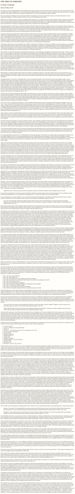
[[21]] (47, 269)
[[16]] (38, 230)
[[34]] (46, 436)
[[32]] (35, 398)
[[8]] (51, 103)
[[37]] (8, 477)
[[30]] (60, 381)
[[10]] (51, 109)
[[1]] (29, 12)
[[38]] (27, 490)
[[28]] (59, 361)
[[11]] (20, 132)
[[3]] (63, 39)
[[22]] (48, 299)
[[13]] (59, 153)
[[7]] (6, 94)
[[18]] (53, 242)
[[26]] (11, 318)
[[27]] (41, 347)
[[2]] (57, 36)
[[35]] (7, 461)
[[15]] (19, 216)
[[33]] (2, 430)
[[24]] (41, 309)
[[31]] (42, 392)
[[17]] (71, 235)
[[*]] (18, 10)
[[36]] (11, 467)
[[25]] (61, 316)
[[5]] (10, 67)
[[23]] (61, 300)
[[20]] (32, 252)
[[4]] (37, 55)
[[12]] (2, 146)
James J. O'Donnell (8, 5)
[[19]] (60, 251)
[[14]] (57, 158)
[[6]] (3, 75)
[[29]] (45, 370)
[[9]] (70, 106)
